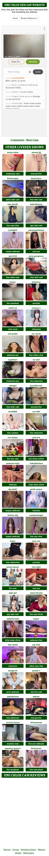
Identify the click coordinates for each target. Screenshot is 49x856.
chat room (12, 329)
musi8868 (12, 411)
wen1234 (13, 256)
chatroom (36, 329)
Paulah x (36, 670)
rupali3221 (13, 359)
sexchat (36, 303)
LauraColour (36, 178)
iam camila (13, 644)
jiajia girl (13, 592)
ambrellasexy (36, 204)
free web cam (36, 199)
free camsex (12, 432)
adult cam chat (36, 666)
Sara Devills (12, 204)
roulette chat (13, 743)
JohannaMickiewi (36, 230)
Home (15, 18)
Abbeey (36, 696)
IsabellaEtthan (36, 463)
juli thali (36, 644)
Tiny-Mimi (36, 567)
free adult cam (12, 277)
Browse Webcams (29, 18)
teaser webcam (13, 251)
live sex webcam (36, 743)
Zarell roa (13, 307)
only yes (36, 437)
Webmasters (28, 852)
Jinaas (13, 282)
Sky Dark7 (12, 489)
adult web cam (12, 199)
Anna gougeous (36, 256)
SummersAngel (36, 515)
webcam (13, 484)
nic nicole (36, 333)
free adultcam (12, 717)
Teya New (36, 541)
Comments (17, 140)
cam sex (36, 251)
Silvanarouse (36, 722)
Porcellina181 (36, 385)
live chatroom (36, 381)
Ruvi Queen (13, 437)
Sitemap (7, 849)
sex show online (36, 458)
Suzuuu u (36, 307)
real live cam (36, 691)
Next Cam (32, 140)
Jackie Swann (36, 489)
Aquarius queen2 (13, 748)
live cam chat (13, 225)
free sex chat (36, 536)
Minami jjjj (36, 152)
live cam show (36, 614)
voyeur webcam (12, 510)
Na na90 (36, 411)
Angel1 (36, 618)
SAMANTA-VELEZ (12, 463)
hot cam (12, 588)
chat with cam (36, 277)
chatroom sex (12, 381)
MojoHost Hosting (28, 849)
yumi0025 (12, 230)
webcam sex (13, 355)
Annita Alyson (12, 567)
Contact (15, 849)
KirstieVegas (12, 178)
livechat (36, 510)
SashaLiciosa (13, 696)
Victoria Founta (13, 722)
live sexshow (13, 303)
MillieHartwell (13, 618)
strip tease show (36, 484)
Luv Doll (36, 359)
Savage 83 (12, 670)
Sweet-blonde (36, 592)
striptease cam (13, 173)
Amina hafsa (12, 152)
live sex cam (13, 458)
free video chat (36, 355)
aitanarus (36, 282)
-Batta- (13, 541)
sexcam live (36, 173)
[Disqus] (24, 813)
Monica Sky (12, 515)
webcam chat (36, 640)
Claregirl (12, 385)
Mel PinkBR (13, 333)
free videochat (12, 562)
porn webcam (13, 691)
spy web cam (36, 225)
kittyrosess (36, 748)
